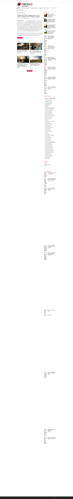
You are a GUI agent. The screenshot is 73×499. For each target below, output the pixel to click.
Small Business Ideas (48, 146)
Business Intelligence (48, 112)
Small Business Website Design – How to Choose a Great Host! (51, 189)
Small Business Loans (48, 148)
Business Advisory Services (49, 107)
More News (29, 70)
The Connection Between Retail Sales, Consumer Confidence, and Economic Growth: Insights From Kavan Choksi (50, 21)
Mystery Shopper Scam (49, 127)
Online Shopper (47, 128)
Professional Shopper (48, 131)
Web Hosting (47, 157)
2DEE (55, 497)
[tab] (46, 98)
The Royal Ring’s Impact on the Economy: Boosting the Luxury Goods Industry (52, 179)
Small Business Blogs (48, 143)
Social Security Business (49, 151)
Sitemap (26, 0)
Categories (46, 98)
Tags (54, 98)
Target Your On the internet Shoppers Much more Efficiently (52, 430)
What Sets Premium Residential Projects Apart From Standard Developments (22, 51)
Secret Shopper (47, 136)
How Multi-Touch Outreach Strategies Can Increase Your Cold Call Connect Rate (52, 68)
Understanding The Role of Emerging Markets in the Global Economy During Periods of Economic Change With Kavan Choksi (22, 65)
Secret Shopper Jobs (48, 137)
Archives (50, 98)
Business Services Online (49, 116)
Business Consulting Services (50, 108)
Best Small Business (48, 102)
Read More (20, 37)
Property (46, 132)
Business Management (49, 113)
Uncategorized (47, 153)
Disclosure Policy (22, 0)
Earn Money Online (48, 118)
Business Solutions (48, 117)
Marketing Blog (47, 126)
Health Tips (47, 122)
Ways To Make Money (48, 156)
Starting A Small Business (49, 152)
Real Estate (47, 133)
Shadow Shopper (27, 18)
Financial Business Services (49, 121)
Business (46, 106)
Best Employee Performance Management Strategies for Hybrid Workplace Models (52, 78)
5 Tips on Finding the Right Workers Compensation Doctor (52, 373)
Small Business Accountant (49, 141)
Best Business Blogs (48, 101)
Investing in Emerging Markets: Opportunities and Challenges (52, 246)
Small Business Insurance (49, 147)
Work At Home (47, 158)
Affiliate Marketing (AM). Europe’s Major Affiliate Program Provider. (51, 253)
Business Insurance (48, 111)
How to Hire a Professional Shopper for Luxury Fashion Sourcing (52, 88)
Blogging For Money (48, 103)
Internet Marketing (48, 123)
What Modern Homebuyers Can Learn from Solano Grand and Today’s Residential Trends (35, 64)
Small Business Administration (50, 142)
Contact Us (17, 0)
